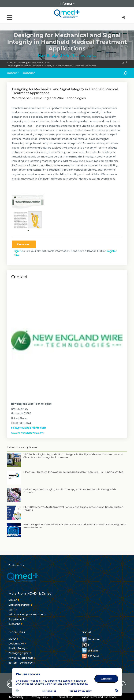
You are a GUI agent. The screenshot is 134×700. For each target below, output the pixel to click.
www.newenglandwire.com (27, 432)
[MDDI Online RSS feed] (84, 656)
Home (13, 62)
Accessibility (18, 697)
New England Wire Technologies (67, 55)
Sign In (123, 18)
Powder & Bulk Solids (21, 658)
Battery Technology (21, 662)
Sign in (18, 251)
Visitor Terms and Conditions (99, 697)
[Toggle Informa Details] (67, 3)
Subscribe (14, 624)
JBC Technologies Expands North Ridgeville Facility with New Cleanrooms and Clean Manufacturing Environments (73, 456)
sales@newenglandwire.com (28, 428)
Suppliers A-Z (16, 619)
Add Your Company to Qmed (26, 614)
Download (24, 244)
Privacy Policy (42, 697)
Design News (16, 643)
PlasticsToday (17, 648)
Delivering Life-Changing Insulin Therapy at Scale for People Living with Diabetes (69, 491)
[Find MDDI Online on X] (84, 645)
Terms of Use (66, 697)
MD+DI (12, 638)
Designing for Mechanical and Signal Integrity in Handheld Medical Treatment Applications (51, 65)
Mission (13, 600)
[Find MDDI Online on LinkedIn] (84, 650)
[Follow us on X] (123, 62)
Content (13, 73)
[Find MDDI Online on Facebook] (84, 639)
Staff (12, 609)
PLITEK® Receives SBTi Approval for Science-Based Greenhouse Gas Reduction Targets (73, 508)
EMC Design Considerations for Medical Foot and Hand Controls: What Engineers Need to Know (75, 526)
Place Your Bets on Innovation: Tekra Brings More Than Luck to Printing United (73, 471)
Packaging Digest (19, 653)
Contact (29, 73)
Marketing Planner (19, 605)
